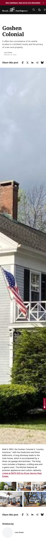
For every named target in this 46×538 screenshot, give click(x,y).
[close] (43, 2)
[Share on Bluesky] (42, 62)
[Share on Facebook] (22, 62)
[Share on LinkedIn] (32, 62)
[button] (33, 9)
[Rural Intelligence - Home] (15, 10)
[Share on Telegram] (37, 62)
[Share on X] (27, 62)
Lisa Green (8, 52)
